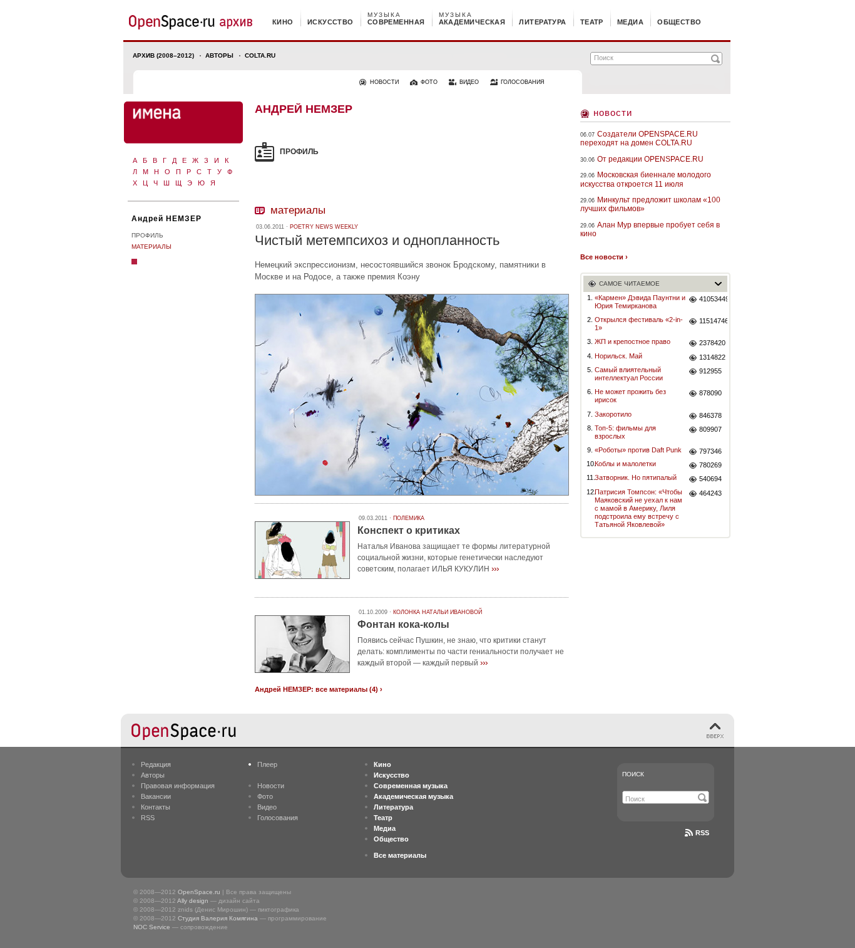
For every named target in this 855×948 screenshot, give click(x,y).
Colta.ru (260, 55)
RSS (148, 817)
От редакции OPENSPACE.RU (650, 159)
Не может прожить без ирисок (630, 396)
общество (679, 22)
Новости (612, 112)
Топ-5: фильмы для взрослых (625, 432)
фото (429, 82)
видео (469, 82)
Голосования (277, 817)
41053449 (713, 299)
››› (495, 568)
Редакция (156, 764)
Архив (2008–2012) (163, 55)
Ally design (192, 900)
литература (542, 22)
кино (283, 22)
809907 (710, 429)
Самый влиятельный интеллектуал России (629, 374)
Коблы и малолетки (625, 463)
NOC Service (151, 927)
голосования (523, 82)
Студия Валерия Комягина (218, 918)
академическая (472, 22)
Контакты (155, 807)
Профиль (147, 235)
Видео (267, 807)
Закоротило (613, 414)
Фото (265, 796)
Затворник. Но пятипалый (636, 477)
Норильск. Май (618, 356)
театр (591, 22)
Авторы (219, 55)
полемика (408, 518)
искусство (330, 22)
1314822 (712, 357)
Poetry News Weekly (324, 227)
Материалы (151, 246)
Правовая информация (178, 785)
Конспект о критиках (408, 530)
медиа (630, 22)
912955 (710, 371)
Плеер (267, 764)
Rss (702, 832)
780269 (710, 465)
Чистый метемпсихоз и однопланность (377, 240)
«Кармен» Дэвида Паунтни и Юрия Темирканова (640, 302)
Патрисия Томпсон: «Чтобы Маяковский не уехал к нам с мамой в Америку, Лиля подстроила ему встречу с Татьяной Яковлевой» (638, 508)
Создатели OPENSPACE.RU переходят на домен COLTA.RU (639, 138)
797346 (710, 451)
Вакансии (156, 796)
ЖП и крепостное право (632, 341)
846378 (710, 415)
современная (396, 22)
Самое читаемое (629, 283)
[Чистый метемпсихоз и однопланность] (412, 497)
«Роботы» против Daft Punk (638, 450)
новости (384, 82)
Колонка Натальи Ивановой (437, 612)
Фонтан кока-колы (403, 624)
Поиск (633, 774)
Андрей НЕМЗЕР (166, 218)
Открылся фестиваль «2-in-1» (639, 323)
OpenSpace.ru (199, 891)
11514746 (713, 321)
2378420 (712, 342)
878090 (710, 393)
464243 (710, 493)
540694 (710, 478)
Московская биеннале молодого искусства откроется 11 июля (645, 179)
